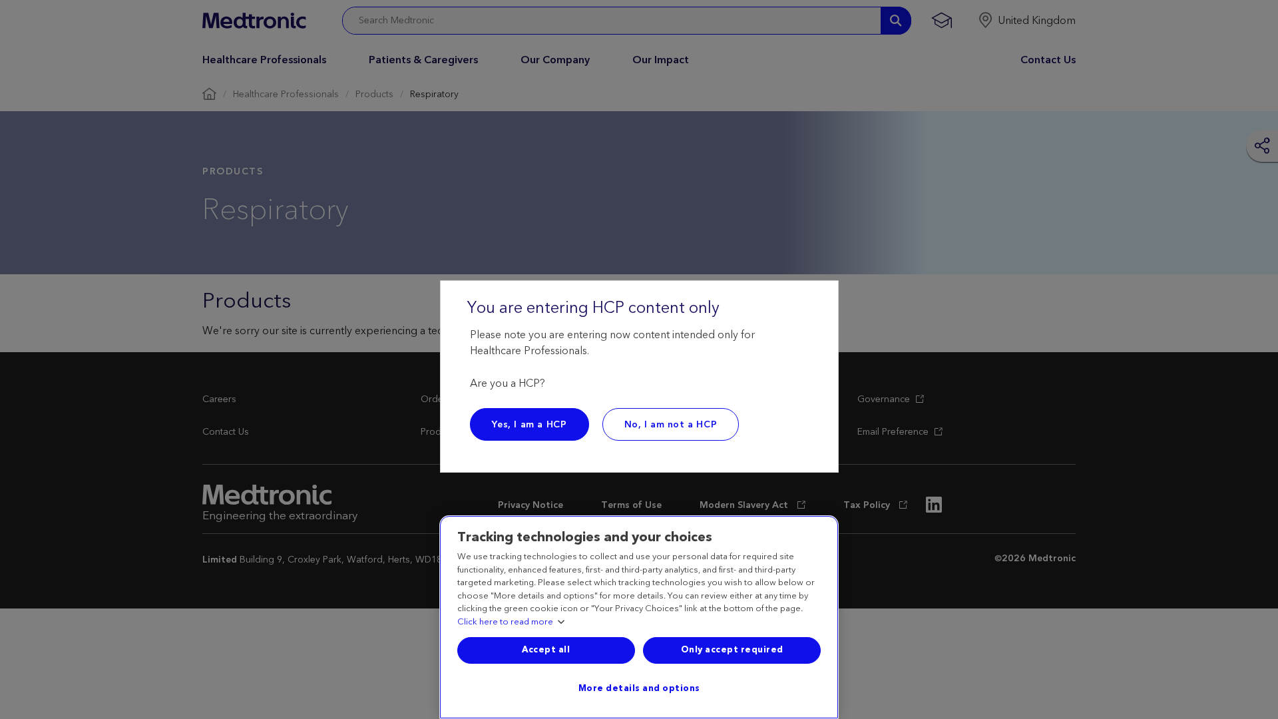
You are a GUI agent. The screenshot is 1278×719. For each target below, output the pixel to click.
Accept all (546, 649)
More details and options (639, 688)
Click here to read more (505, 622)
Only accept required (732, 649)
